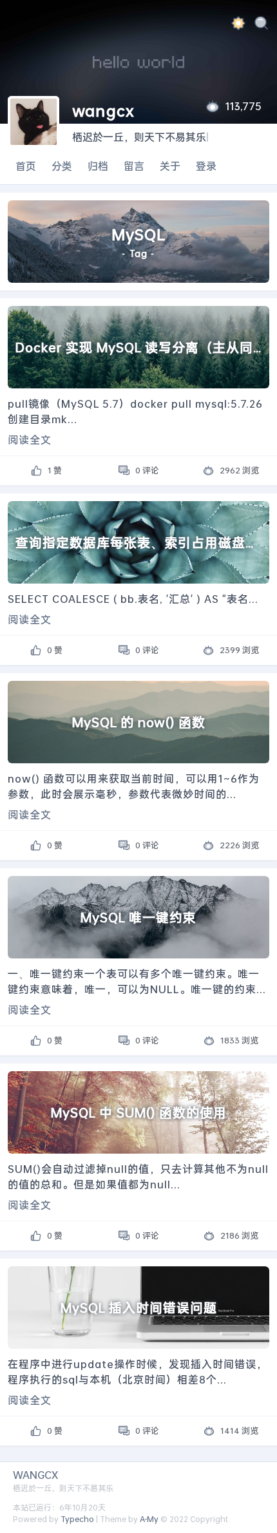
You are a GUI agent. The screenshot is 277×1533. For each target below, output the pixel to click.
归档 (98, 165)
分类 (62, 165)
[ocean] (238, 25)
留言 (134, 165)
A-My (149, 1519)
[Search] (261, 25)
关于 (170, 165)
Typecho (77, 1519)
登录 (206, 165)
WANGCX (35, 1474)
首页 (25, 165)
